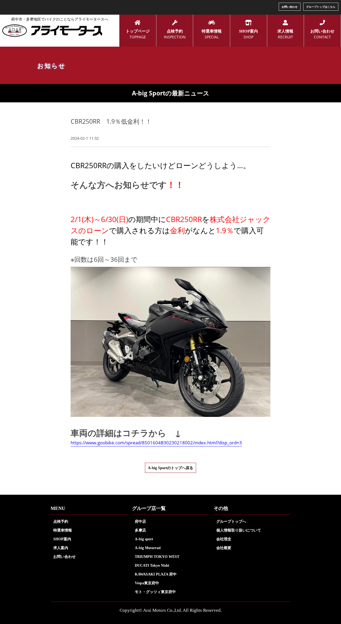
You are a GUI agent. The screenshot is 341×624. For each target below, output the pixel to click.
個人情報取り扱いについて (238, 530)
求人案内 (60, 548)
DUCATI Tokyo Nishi (152, 565)
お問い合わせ (290, 7)
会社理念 (223, 539)
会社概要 (223, 548)
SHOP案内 (62, 539)
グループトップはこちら (320, 7)
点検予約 (60, 521)
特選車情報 (62, 530)
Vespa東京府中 (147, 583)
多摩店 (140, 530)
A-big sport (144, 539)
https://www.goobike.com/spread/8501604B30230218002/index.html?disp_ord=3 (156, 443)
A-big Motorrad (148, 548)
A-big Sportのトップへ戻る (170, 468)
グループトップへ (231, 521)
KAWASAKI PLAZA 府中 (156, 574)
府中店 (140, 521)
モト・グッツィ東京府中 (155, 592)
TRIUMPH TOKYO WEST (157, 556)
